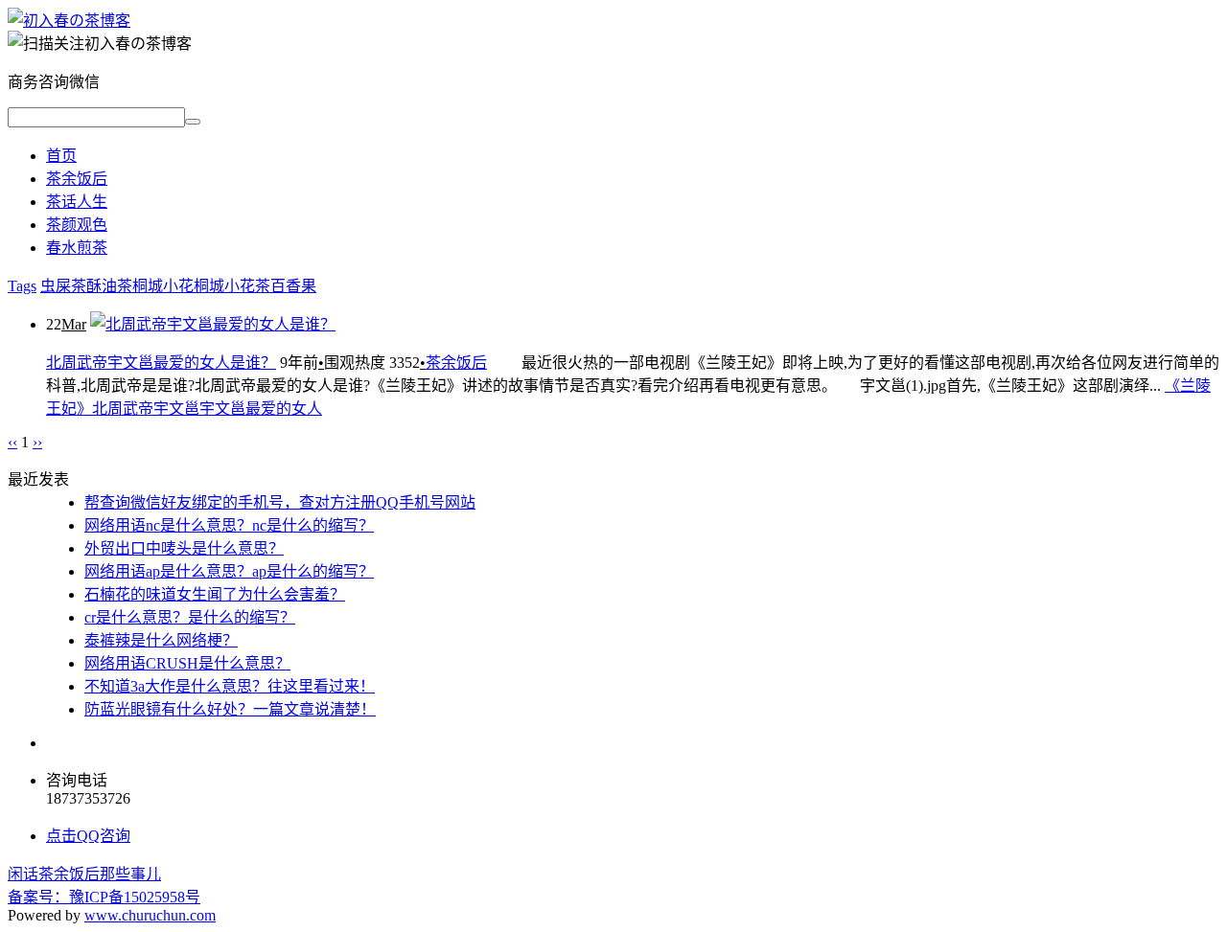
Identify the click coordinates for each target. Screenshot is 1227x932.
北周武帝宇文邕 (145, 408)
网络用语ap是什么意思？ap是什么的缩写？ (229, 571)
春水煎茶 (76, 247)
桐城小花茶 (232, 286)
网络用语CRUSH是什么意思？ (187, 663)
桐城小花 (163, 286)
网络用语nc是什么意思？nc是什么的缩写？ (229, 525)
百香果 (293, 286)
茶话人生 (76, 201)
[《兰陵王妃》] (69, 20)
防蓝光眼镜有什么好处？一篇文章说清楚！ (230, 709)
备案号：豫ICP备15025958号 (104, 897)
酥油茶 (109, 286)
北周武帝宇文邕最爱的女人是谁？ (161, 362)
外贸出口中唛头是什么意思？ (184, 548)
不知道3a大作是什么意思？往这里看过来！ (229, 686)
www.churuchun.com (150, 915)
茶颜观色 (76, 224)
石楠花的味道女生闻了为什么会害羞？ (214, 594)
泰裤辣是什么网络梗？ (161, 640)
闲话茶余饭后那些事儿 (84, 874)
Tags (22, 286)
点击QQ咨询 (88, 836)
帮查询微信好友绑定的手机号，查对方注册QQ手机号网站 (279, 502)
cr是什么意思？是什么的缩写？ (189, 617)
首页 (61, 156)
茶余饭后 (76, 178)
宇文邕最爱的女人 (260, 408)
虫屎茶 (63, 286)
